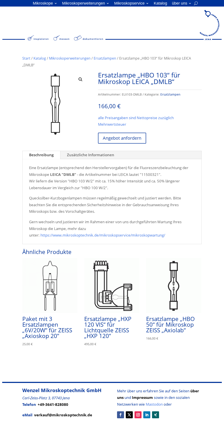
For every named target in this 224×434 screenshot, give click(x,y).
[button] (80, 79)
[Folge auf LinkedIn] (146, 414)
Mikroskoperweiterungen (83, 3)
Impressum (142, 397)
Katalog (160, 3)
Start (26, 58)
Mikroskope (43, 3)
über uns (179, 3)
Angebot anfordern (122, 138)
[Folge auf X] (129, 414)
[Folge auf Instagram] (138, 414)
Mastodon (154, 404)
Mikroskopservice (129, 3)
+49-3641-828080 (53, 404)
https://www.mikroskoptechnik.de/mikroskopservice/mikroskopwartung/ (102, 235)
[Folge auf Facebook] (120, 414)
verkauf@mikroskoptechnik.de (63, 414)
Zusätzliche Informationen (90, 154)
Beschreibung (41, 154)
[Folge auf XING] (155, 414)
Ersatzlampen (105, 58)
